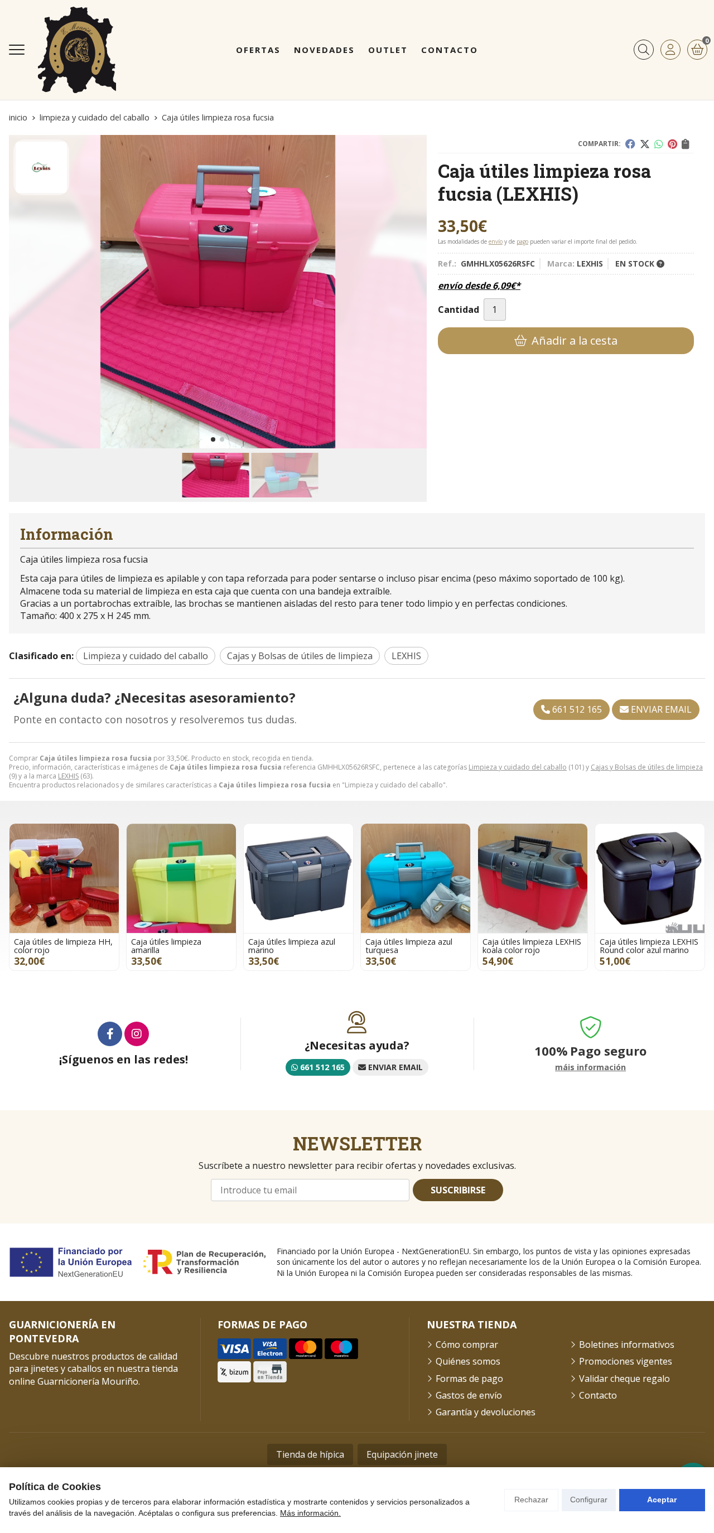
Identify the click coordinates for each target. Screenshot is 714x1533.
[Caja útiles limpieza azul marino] (298, 878)
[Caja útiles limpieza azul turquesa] (415, 878)
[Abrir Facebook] (110, 1034)
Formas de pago (469, 1378)
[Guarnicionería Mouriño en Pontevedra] (77, 50)
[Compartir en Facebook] (630, 143)
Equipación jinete (402, 1454)
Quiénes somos (468, 1361)
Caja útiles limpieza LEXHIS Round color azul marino (649, 945)
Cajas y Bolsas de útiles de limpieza (647, 767)
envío (496, 241)
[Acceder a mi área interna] (670, 50)
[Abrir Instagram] (137, 1034)
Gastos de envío (469, 1395)
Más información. (310, 1512)
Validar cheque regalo (624, 1378)
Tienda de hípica (310, 1454)
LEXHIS (68, 776)
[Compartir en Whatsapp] (658, 143)
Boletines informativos (626, 1344)
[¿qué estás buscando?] (644, 50)
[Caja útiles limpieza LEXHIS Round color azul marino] (650, 878)
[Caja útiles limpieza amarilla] (181, 878)
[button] (213, 439)
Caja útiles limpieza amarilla (166, 945)
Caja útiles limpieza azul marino (291, 945)
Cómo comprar (467, 1344)
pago (522, 241)
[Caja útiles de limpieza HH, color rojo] (64, 878)
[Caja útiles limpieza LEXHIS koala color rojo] (532, 878)
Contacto (598, 1395)
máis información (590, 1067)
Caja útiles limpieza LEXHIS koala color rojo (532, 945)
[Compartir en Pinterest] (672, 143)
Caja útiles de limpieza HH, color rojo (63, 945)
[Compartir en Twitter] (645, 143)
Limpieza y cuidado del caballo (518, 767)
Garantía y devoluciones (486, 1412)
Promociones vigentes (625, 1361)
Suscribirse (458, 1190)
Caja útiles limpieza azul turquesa (408, 945)
